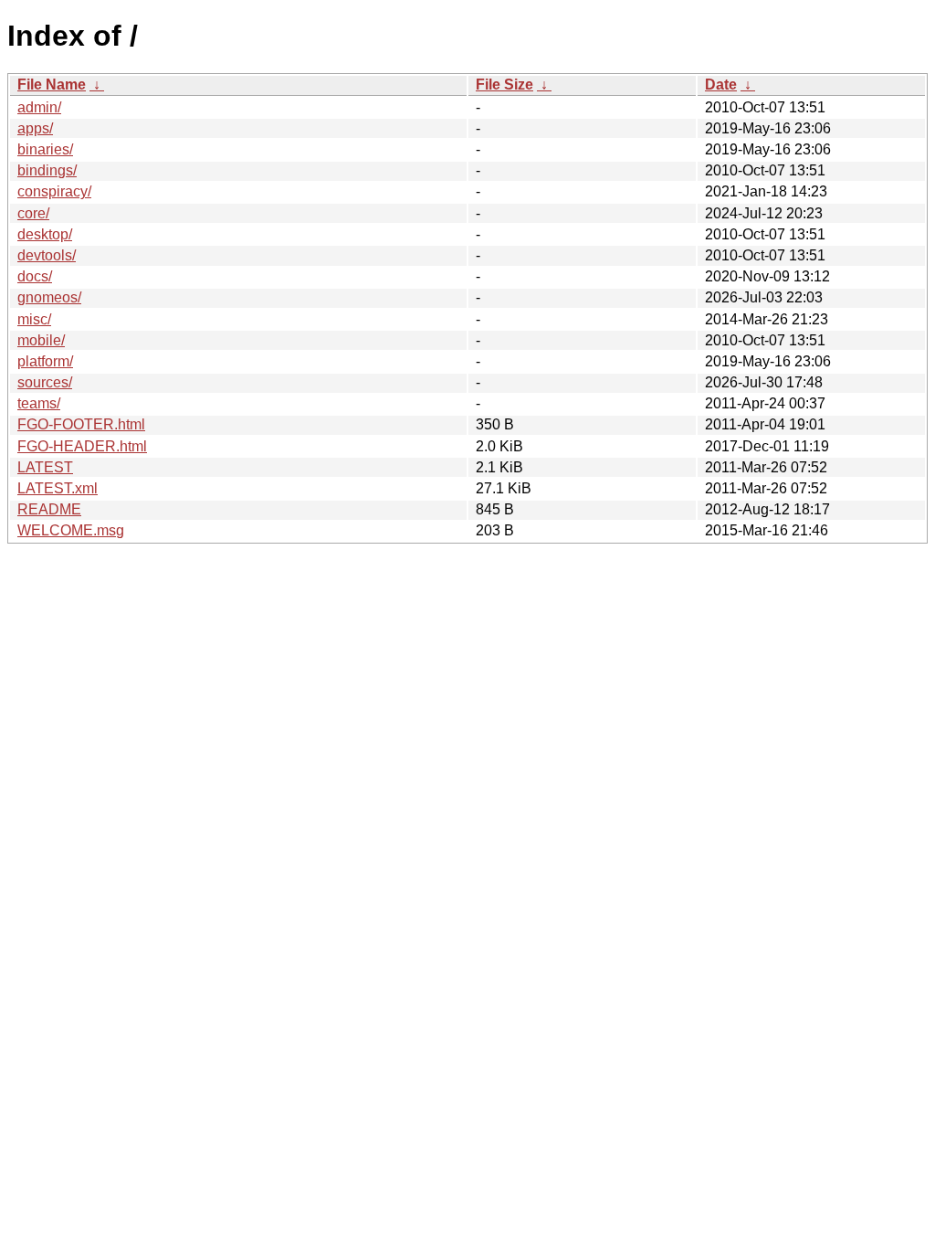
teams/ (38, 403)
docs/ (34, 276)
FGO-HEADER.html (82, 446)
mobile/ (41, 340)
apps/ (35, 128)
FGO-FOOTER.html (81, 424)
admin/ (39, 107)
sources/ (44, 382)
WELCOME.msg (70, 530)
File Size (504, 84)
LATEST (45, 467)
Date (721, 84)
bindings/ (47, 170)
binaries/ (45, 149)
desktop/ (44, 234)
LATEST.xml (57, 488)
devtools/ (46, 255)
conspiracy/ (54, 191)
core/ (33, 213)
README (49, 509)
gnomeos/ (49, 297)
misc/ (34, 319)
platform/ (45, 361)
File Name (51, 84)
